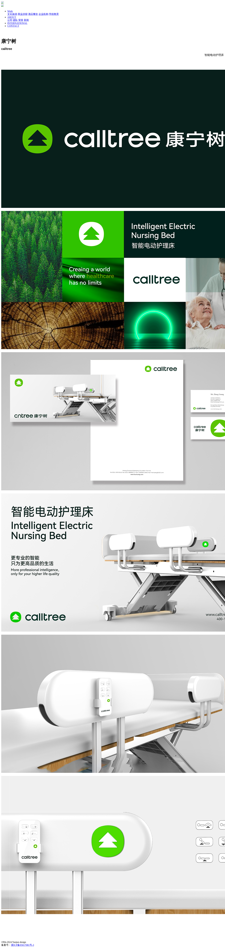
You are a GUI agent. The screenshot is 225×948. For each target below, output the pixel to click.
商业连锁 (23, 14)
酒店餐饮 (33, 14)
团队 (15, 20)
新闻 (26, 20)
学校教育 (54, 14)
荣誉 (20, 20)
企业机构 (43, 14)
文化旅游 (12, 14)
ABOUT (11, 17)
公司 (9, 20)
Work (10, 11)
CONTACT (13, 26)
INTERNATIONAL (17, 23)
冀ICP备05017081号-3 (22, 945)
